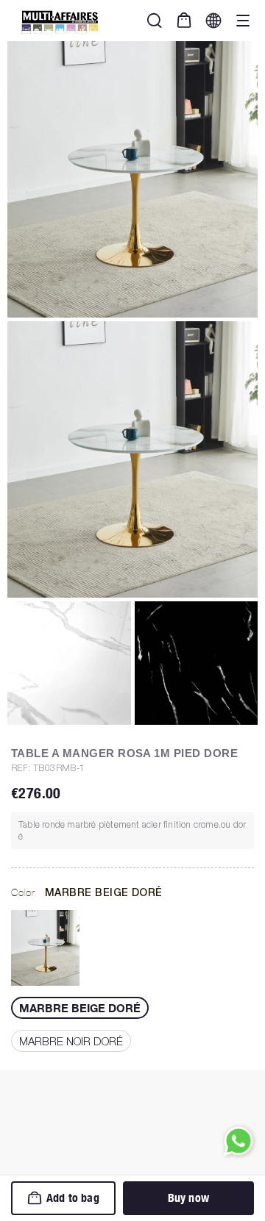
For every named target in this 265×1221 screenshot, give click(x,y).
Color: (87, 892)
